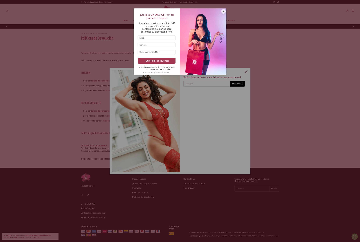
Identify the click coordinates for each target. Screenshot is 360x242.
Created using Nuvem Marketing (156, 72)
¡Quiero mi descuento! (157, 60)
